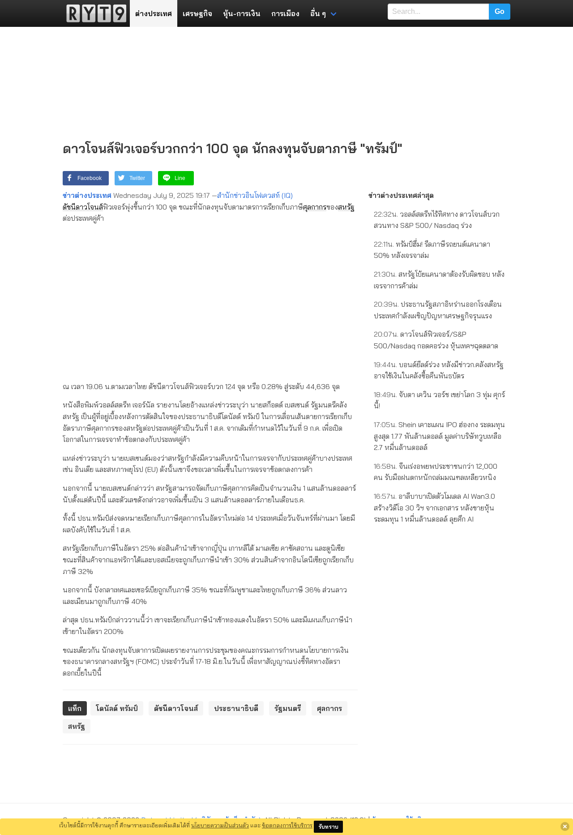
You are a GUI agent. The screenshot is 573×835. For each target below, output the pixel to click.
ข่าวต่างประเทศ (87, 195)
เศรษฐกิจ (197, 13)
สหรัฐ (346, 206)
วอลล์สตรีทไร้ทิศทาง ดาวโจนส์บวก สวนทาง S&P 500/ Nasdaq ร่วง (437, 220)
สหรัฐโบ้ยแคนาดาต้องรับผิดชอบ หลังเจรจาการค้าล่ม (439, 280)
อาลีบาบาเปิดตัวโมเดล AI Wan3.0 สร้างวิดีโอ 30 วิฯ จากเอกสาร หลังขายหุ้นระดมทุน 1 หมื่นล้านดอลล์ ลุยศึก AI (434, 507)
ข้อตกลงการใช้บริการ (287, 825)
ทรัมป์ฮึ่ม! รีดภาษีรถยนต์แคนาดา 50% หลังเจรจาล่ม (432, 250)
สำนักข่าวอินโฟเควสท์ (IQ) (255, 195)
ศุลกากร (314, 206)
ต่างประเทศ (153, 13)
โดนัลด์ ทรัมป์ (117, 708)
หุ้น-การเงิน (242, 13)
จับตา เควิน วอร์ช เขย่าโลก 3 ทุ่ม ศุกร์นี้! (439, 400)
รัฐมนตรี (287, 708)
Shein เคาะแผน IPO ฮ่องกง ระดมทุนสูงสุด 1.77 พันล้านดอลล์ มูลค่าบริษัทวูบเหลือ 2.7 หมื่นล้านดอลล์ (439, 436)
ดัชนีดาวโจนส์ (83, 206)
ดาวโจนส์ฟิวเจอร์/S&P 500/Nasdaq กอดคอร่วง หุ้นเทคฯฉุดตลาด (436, 340)
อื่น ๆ (318, 13)
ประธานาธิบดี (236, 708)
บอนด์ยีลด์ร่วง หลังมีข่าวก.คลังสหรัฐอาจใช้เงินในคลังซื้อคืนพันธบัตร (439, 370)
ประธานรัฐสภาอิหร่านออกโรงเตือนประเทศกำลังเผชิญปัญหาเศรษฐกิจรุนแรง (438, 310)
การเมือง (285, 13)
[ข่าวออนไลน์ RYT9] (93, 13)
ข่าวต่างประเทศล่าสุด (401, 195)
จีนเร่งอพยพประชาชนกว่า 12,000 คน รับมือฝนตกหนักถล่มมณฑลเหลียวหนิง (435, 472)
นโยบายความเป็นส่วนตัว (220, 825)
